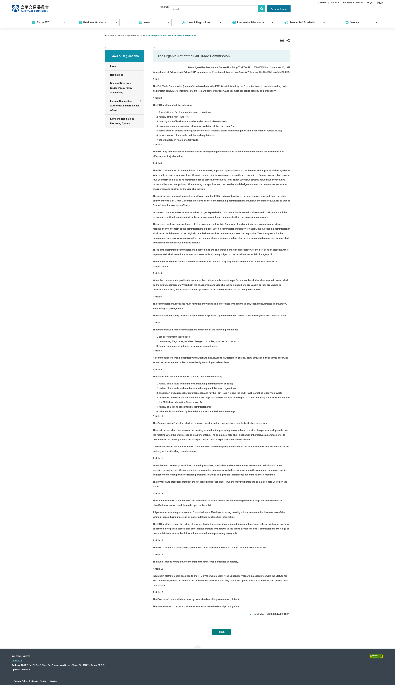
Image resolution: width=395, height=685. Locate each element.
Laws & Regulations (127, 35)
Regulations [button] (116, 74)
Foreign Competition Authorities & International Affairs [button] (124, 106)
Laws (143, 35)
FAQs (369, 3)
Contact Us (17, 661)
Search (164, 6)
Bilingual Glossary (353, 3)
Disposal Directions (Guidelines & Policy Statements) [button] (121, 88)
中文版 (380, 3)
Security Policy (38, 681)
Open (197, 647)
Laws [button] (113, 66)
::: (1, 1)
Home (323, 3)
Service (53, 681)
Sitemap (335, 3)
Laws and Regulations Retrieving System (122, 121)
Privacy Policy (21, 681)
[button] (288, 40)
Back (221, 631)
